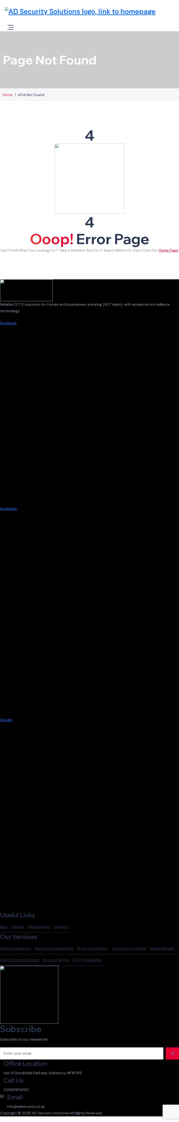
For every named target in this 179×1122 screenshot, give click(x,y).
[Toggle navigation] (10, 27)
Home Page (168, 250)
